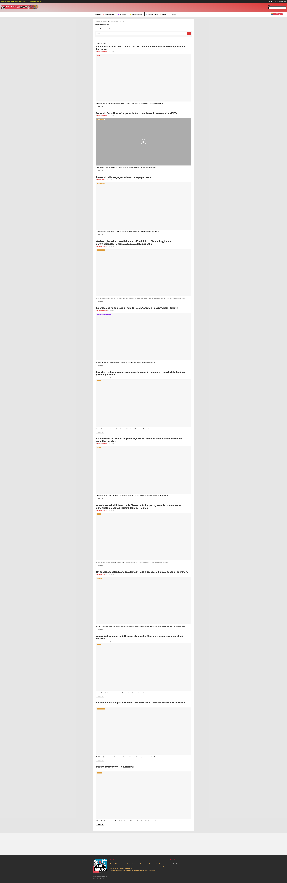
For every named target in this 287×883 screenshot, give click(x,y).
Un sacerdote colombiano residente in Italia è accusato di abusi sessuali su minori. (142, 571)
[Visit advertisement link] (70, 7)
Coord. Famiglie (137, 14)
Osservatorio (152, 14)
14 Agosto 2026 (111, 641)
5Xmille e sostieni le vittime (155, 863)
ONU (38, 1)
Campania (99, 578)
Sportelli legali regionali (160, 866)
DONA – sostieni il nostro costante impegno (137, 863)
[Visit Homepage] (20, 7)
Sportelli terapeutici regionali (117, 868)
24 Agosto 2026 (111, 115)
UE (40, 1)
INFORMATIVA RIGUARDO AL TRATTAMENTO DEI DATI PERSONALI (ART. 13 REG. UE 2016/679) (132, 870)
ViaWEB (12, 1)
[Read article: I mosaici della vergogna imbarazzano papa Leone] (143, 206)
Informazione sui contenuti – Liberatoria (119, 873)
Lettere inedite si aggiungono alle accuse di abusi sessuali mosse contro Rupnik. (141, 702)
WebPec (20, 1)
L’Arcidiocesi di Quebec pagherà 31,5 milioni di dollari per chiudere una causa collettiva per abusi (139, 440)
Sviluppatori (33, 1)
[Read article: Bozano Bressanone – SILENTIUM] (143, 795)
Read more (101, 106)
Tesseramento (128, 868)
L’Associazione (109, 14)
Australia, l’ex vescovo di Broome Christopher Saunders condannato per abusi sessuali (139, 637)
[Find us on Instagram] (273, 1)
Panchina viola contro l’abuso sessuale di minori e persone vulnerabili (126, 866)
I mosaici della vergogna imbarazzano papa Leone (123, 177)
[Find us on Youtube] (271, 1)
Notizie (164, 14)
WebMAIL (16, 1)
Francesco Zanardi (102, 310)
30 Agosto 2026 (111, 51)
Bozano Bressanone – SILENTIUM (115, 766)
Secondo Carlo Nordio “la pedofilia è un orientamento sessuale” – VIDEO (136, 113)
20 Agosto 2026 (111, 510)
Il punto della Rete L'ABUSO (103, 314)
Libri (98, 55)
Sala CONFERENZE (149, 866)
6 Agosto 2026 (111, 769)
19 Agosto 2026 (111, 574)
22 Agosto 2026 (111, 310)
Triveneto (99, 772)
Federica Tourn (101, 179)
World (98, 380)
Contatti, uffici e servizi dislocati (117, 863)
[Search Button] (277, 5)
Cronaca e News (101, 119)
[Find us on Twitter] (269, 1)
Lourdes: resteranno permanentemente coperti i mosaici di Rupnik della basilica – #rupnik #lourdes (141, 373)
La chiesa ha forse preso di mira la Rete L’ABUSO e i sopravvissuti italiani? (137, 308)
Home (99, 14)
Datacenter (3, 1)
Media (174, 14)
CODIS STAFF (26, 1)
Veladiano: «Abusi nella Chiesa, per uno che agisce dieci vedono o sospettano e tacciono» (140, 48)
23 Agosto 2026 (111, 246)
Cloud (8, 1)
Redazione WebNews (102, 51)
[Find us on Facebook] (267, 1)
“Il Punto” (123, 14)
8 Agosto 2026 (109, 705)
